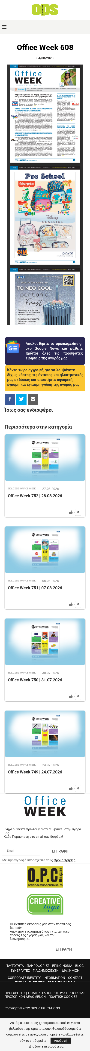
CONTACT (75, 978)
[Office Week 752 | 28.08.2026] (45, 457)
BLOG (79, 966)
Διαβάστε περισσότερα (46, 1046)
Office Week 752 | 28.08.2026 (35, 495)
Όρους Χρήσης (64, 860)
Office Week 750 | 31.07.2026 (35, 679)
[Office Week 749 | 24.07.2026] (45, 734)
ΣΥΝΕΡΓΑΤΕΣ (20, 970)
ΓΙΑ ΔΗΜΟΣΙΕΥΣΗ (46, 970)
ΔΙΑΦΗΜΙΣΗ (70, 970)
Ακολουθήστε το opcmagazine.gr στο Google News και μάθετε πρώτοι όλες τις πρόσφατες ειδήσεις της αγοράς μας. (54, 350)
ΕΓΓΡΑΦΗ (60, 851)
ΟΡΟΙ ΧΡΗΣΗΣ (15, 993)
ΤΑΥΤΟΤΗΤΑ (15, 966)
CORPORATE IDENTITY (24, 978)
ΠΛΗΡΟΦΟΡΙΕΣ (38, 966)
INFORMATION (54, 978)
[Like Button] (71, 512)
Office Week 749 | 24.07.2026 (35, 772)
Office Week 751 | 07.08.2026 (35, 587)
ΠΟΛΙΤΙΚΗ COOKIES (62, 996)
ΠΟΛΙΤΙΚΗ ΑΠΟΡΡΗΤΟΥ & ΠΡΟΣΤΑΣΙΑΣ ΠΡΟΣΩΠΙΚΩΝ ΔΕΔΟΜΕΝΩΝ (45, 994)
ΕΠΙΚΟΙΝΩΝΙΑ (62, 966)
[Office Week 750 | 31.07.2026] (45, 641)
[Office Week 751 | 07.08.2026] (45, 549)
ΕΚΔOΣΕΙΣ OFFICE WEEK (22, 488)
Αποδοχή (60, 1040)
